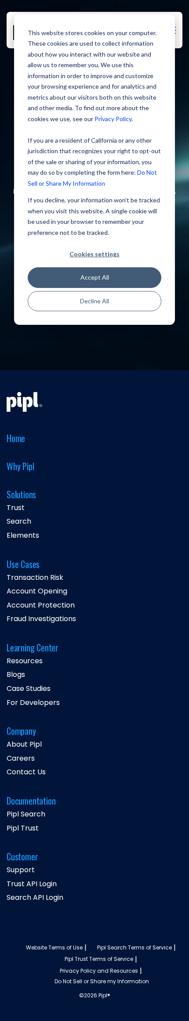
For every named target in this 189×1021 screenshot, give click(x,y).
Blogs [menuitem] (16, 674)
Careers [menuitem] (21, 758)
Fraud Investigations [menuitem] (41, 619)
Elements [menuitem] (23, 535)
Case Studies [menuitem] (29, 689)
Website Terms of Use (54, 947)
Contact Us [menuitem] (26, 772)
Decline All (94, 301)
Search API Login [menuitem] (35, 897)
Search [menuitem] (19, 521)
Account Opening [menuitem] (37, 591)
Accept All (94, 277)
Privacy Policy (112, 118)
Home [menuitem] (16, 439)
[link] (24, 401)
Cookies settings (94, 254)
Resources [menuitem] (25, 661)
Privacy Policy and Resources (99, 970)
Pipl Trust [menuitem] (23, 828)
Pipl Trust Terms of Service (99, 959)
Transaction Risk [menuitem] (35, 577)
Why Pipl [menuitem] (20, 467)
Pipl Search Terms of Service (134, 947)
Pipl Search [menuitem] (26, 814)
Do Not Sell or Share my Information (102, 981)
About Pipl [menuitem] (24, 744)
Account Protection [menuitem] (41, 605)
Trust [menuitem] (16, 508)
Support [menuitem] (21, 870)
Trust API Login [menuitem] (32, 884)
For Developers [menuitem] (33, 703)
